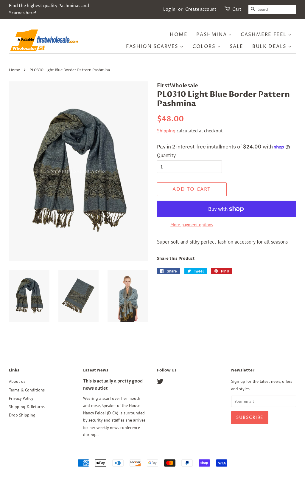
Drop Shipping (22, 415)
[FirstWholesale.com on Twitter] (160, 382)
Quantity (166, 155)
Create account (201, 9)
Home (14, 70)
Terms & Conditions (27, 390)
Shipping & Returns (27, 406)
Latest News (95, 370)
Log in (169, 9)
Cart (237, 9)
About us (17, 381)
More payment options (191, 224)
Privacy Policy (21, 398)
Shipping (166, 131)
